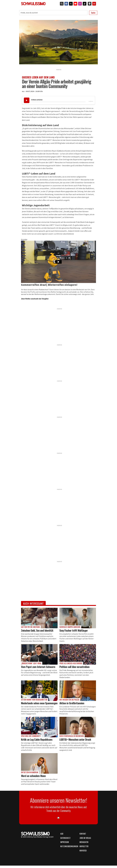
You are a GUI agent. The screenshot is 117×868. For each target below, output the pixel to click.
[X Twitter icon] (70, 4)
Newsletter (84, 846)
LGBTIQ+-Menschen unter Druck (75, 739)
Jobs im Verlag (85, 838)
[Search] (61, 4)
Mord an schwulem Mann (33, 776)
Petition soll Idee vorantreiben (74, 667)
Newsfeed (83, 850)
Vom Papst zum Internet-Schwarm (38, 667)
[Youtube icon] (75, 4)
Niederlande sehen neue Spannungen (39, 703)
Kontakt (83, 833)
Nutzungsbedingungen (68, 846)
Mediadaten (84, 842)
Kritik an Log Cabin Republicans (36, 739)
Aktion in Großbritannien (71, 703)
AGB (61, 833)
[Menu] (94, 4)
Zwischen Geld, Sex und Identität (37, 630)
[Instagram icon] (79, 4)
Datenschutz (65, 838)
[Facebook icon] (66, 4)
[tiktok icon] (84, 4)
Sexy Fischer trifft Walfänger (73, 630)
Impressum (64, 842)
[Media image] (39, 618)
